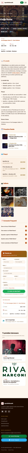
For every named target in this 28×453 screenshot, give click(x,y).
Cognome (17, 259)
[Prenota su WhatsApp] (22, 2)
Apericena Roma (4, 425)
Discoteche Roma (5, 423)
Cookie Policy (11, 449)
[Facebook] (2, 411)
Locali (5, 13)
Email (4, 265)
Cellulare (6, 270)
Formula (5, 282)
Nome (4, 259)
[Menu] (25, 2)
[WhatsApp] (9, 411)
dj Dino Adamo (16, 72)
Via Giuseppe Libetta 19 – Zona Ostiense (10, 40)
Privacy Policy (11, 288)
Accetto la (9, 288)
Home (1, 13)
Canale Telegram (15, 440)
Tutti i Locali (3, 419)
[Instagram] (5, 411)
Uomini (5, 276)
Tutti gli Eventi (4, 421)
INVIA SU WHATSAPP (14, 291)
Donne (16, 276)
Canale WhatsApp (15, 436)
